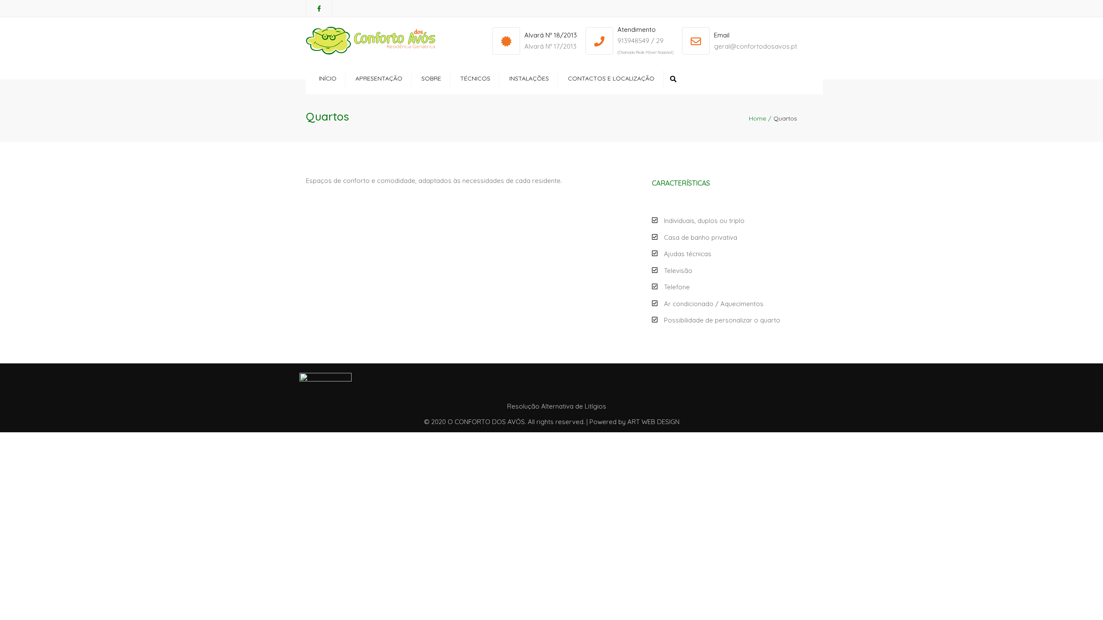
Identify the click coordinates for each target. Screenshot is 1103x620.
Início (328, 78)
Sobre (431, 78)
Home (757, 118)
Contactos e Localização (611, 78)
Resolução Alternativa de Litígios (556, 406)
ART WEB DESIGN (653, 422)
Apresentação (378, 78)
